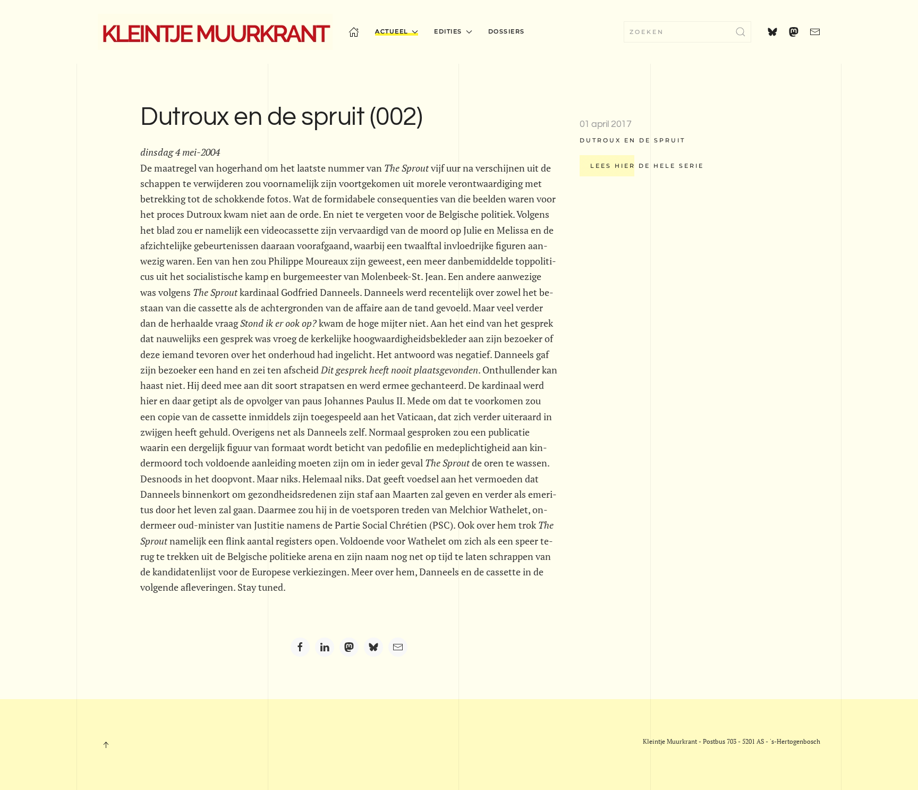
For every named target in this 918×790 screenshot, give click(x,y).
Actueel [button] (392, 31)
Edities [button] (448, 31)
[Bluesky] (373, 647)
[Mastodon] (349, 647)
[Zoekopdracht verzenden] (740, 32)
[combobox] (687, 32)
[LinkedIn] (324, 647)
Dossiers (506, 31)
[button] (106, 745)
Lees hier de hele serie (647, 165)
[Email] (397, 647)
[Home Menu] (353, 32)
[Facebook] (300, 647)
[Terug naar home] (215, 32)
